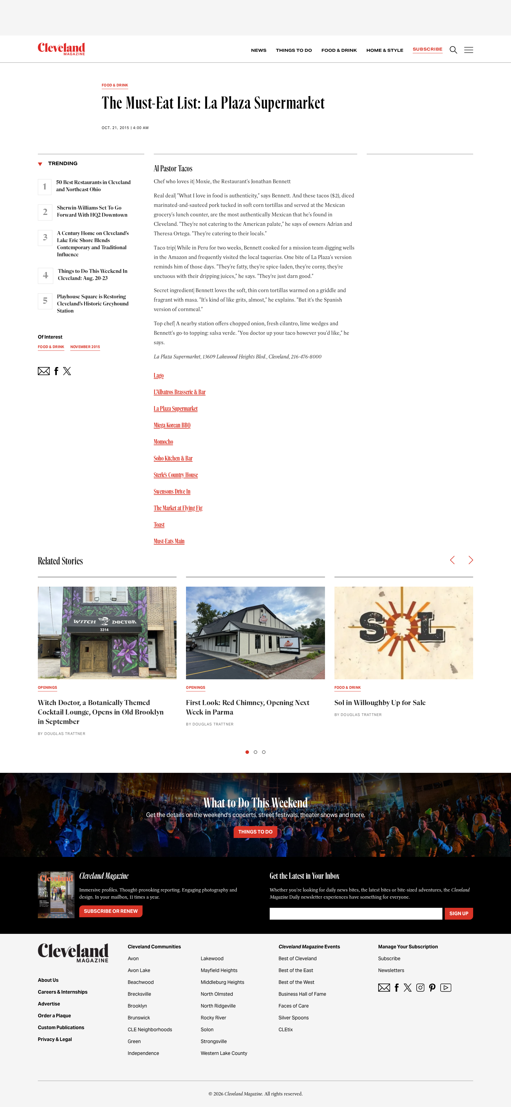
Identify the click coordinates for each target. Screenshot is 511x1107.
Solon (207, 1029)
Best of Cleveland (298, 958)
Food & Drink (339, 50)
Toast (159, 524)
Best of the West (296, 982)
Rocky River (213, 1018)
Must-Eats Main (169, 541)
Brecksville (139, 994)
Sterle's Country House (176, 475)
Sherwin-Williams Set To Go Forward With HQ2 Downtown (92, 211)
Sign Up (458, 913)
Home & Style (384, 50)
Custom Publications (61, 1027)
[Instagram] (420, 988)
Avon (133, 958)
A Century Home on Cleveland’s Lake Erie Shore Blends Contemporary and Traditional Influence (93, 244)
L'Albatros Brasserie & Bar (180, 392)
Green (134, 1041)
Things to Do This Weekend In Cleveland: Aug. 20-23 (92, 275)
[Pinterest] (432, 988)
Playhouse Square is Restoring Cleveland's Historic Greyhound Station (93, 304)
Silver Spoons (294, 1018)
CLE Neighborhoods (150, 1029)
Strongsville (214, 1041)
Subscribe (428, 49)
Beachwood (141, 982)
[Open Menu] (468, 50)
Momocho (163, 441)
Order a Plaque (54, 1016)
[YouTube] (445, 988)
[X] (408, 988)
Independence (143, 1053)
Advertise (49, 1004)
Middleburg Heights (222, 982)
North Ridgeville (218, 1006)
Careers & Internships (63, 992)
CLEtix (286, 1029)
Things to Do (294, 50)
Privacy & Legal (55, 1039)
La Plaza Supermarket (176, 408)
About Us (48, 980)
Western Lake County (224, 1053)
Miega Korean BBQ (172, 425)
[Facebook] (397, 988)
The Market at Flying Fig (178, 508)
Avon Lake (139, 970)
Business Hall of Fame (302, 994)
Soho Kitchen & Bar (173, 458)
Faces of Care (294, 1006)
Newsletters (391, 970)
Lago (159, 375)
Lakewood (212, 958)
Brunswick (139, 1018)
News (258, 50)
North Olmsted (217, 994)
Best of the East (296, 970)
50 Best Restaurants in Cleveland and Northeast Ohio (93, 186)
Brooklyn (137, 1006)
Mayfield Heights (219, 970)
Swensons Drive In (172, 491)
